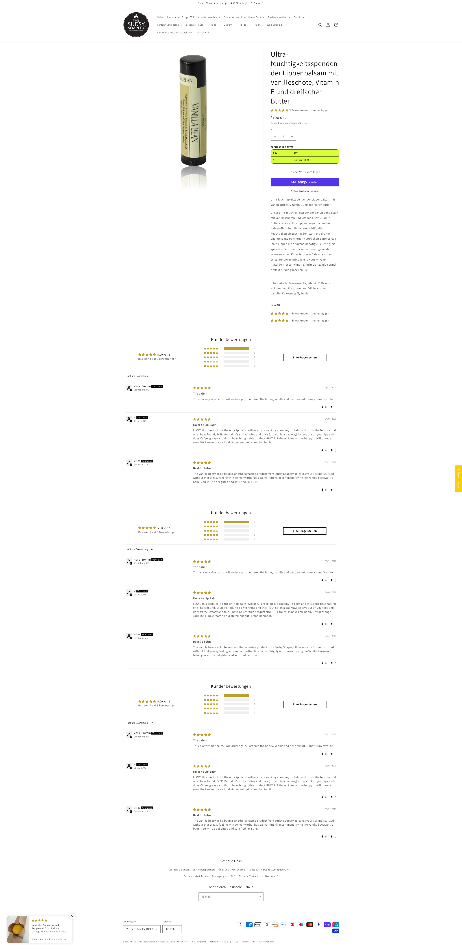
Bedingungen (220, 876)
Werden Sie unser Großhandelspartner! (192, 869)
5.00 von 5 (164, 354)
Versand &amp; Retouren (275, 869)
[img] (202, 388)
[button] (209, 17)
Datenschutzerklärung (220, 941)
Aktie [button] (277, 304)
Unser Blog (238, 869)
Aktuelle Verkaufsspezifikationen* (258, 876)
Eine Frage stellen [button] (305, 357)
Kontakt (253, 869)
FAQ (233, 876)
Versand (275, 123)
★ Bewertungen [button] (459, 478)
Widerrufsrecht (199, 941)
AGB (236, 941)
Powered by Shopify (179, 941)
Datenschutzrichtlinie (196, 876)
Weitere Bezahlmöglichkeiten (305, 190)
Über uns (223, 869)
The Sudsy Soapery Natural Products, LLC (149, 941)
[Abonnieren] (259, 896)
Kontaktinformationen (263, 941)
